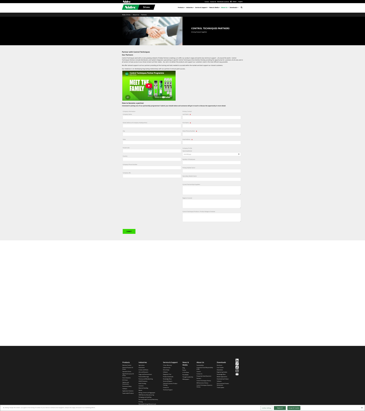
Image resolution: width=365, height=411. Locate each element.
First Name (185, 122)
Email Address (186, 139)
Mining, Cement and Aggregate (147, 392)
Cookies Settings (266, 408)
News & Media (214, 7)
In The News (185, 372)
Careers (207, 1)
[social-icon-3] (237, 367)
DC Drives (125, 380)
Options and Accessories (125, 383)
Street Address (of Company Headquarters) (135, 122)
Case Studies (220, 367)
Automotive (142, 367)
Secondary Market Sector (189, 176)
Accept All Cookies (293, 408)
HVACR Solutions (143, 381)
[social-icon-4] (237, 371)
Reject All (280, 408)
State (124, 139)
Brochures (219, 365)
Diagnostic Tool (167, 374)
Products (181, 7)
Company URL (127, 173)
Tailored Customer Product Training (170, 384)
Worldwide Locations (223, 1)
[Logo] (127, 2)
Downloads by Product (223, 379)
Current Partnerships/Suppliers (191, 184)
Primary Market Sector (188, 168)
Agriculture (141, 365)
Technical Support (168, 390)
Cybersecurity (166, 367)
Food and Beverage (144, 376)
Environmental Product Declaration (223, 384)
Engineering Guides (222, 372)
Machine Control (126, 365)
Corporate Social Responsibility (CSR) (205, 368)
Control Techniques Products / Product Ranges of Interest (198, 211)
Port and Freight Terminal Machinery (148, 399)
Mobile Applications (222, 376)
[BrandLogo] (138, 7)
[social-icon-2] (237, 364)
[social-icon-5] (237, 374)
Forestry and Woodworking (146, 379)
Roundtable (185, 374)
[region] (182, 408)
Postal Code (126, 148)
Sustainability (200, 365)
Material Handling (143, 388)
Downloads (233, 7)
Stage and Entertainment (145, 374)
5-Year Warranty (167, 365)
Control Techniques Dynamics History (204, 386)
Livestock (141, 386)
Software (124, 388)
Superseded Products (128, 393)
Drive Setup (166, 370)
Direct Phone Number (188, 131)
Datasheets (220, 370)
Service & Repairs (167, 381)
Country (125, 156)
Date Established (187, 151)
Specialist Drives (126, 371)
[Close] (362, 408)
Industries (189, 7)
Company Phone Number (130, 164)
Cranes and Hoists (143, 370)
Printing (141, 402)
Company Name (127, 114)
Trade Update (220, 387)
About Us (224, 7)
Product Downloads (168, 376)
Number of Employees (188, 159)
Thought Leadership (187, 377)
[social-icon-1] (237, 360)
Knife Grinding (142, 383)
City (124, 131)
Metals (140, 390)
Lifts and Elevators (143, 372)
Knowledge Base (167, 379)
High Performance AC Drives (128, 374)
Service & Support (201, 7)
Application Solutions (127, 391)
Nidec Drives (126, 15)
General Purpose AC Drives (127, 368)
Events (184, 370)
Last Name (185, 114)
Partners (144, 15)
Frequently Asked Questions (204, 376)
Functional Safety (126, 386)
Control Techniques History (204, 380)
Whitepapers (185, 379)
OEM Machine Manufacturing (146, 395)
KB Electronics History (202, 383)
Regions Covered (187, 198)
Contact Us (213, 1)
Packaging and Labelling (145, 397)
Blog (183, 368)
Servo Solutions (126, 378)
